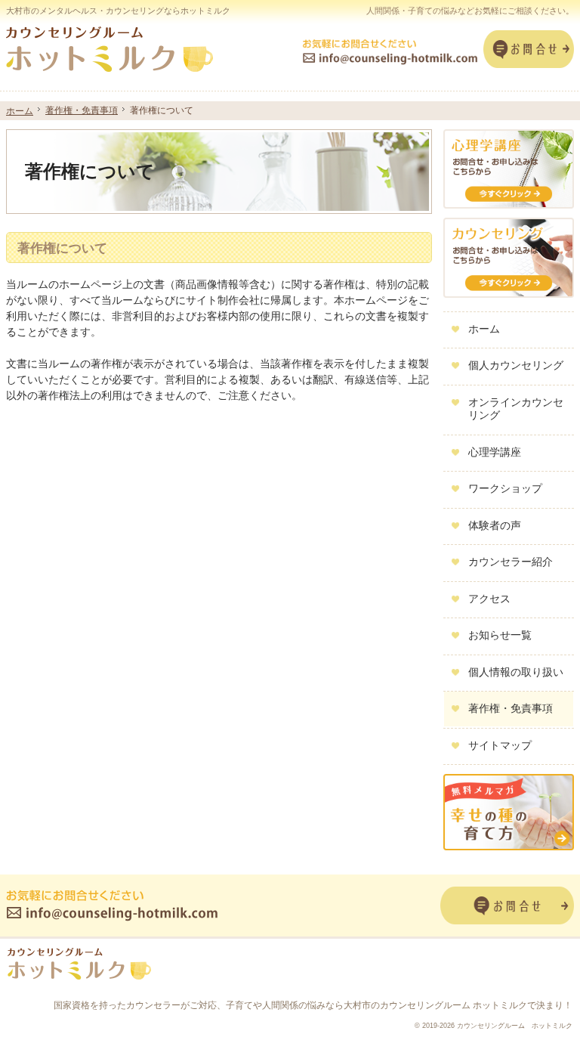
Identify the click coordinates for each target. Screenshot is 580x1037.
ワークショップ (505, 488)
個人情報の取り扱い (515, 672)
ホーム (484, 329)
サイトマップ (500, 745)
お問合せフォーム (528, 49)
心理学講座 (494, 452)
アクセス (489, 599)
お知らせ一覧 (500, 635)
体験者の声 (494, 525)
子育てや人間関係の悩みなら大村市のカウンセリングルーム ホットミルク (376, 1005)
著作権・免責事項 (510, 708)
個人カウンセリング (515, 365)
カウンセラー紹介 (510, 562)
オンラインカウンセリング (515, 409)
